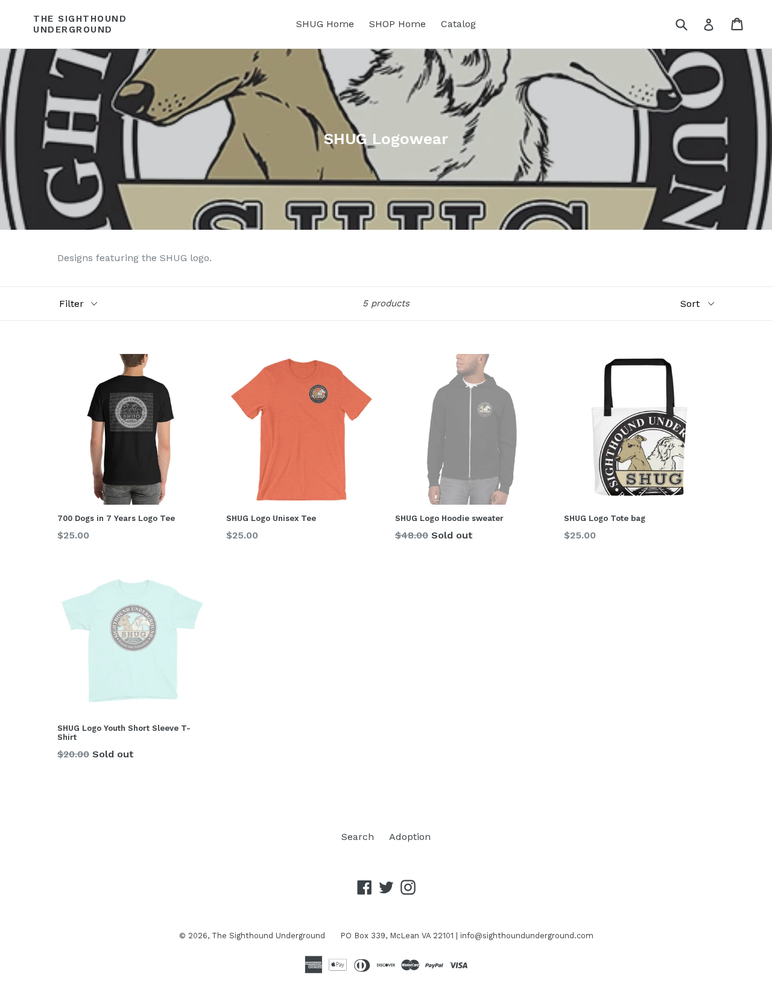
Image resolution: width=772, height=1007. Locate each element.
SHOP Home (397, 24)
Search (357, 836)
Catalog (458, 24)
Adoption (410, 836)
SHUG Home (325, 24)
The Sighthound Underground (80, 24)
